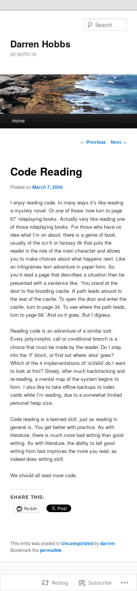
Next (119, 141)
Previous (93, 141)
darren (107, 543)
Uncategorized (77, 543)
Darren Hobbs (40, 43)
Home (18, 120)
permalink (51, 550)
